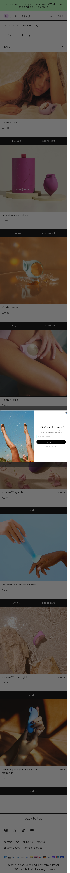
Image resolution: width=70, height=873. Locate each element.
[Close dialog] (67, 412)
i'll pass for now (51, 446)
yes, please (51, 442)
